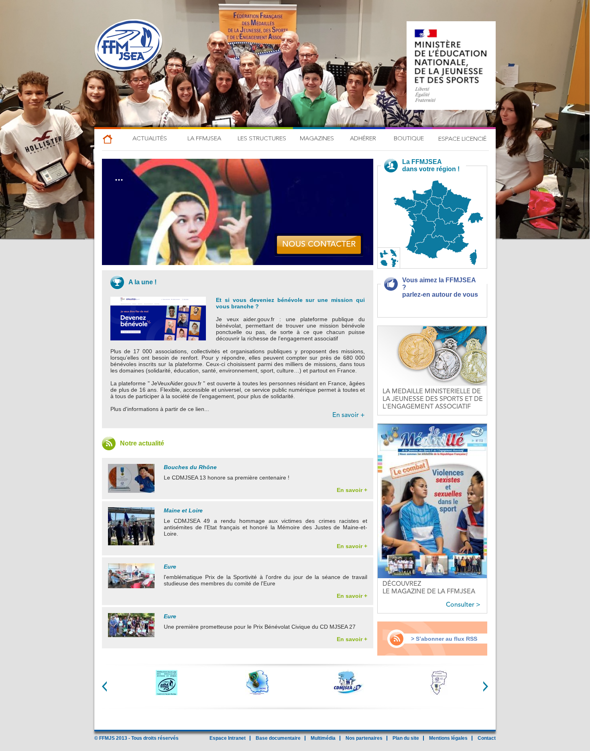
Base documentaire (278, 738)
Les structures (262, 139)
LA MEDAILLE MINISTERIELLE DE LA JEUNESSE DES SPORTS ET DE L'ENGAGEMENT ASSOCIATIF (432, 399)
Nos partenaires (364, 738)
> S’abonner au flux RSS (444, 639)
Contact (487, 738)
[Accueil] (128, 46)
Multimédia (323, 738)
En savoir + (348, 415)
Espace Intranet (228, 738)
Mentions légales (448, 738)
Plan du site (406, 738)
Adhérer (363, 139)
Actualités (149, 139)
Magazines (317, 139)
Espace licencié (462, 139)
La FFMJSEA (204, 139)
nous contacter (319, 245)
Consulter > (463, 605)
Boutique (409, 139)
